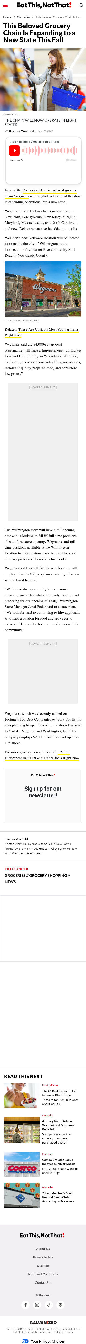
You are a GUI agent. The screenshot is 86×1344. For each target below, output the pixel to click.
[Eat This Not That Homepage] (44, 5)
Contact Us (43, 1282)
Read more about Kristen (27, 853)
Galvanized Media (35, 1328)
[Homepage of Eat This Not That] (42, 1236)
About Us (43, 1248)
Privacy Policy (43, 1257)
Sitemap (43, 1265)
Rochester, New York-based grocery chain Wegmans (41, 193)
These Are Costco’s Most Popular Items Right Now (42, 332)
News (10, 881)
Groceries (23, 17)
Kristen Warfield (21, 131)
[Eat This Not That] (43, 775)
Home (7, 17)
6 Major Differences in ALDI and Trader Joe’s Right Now (42, 754)
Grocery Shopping (48, 875)
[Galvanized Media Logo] (43, 1322)
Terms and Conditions (43, 1274)
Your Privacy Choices (48, 1341)
